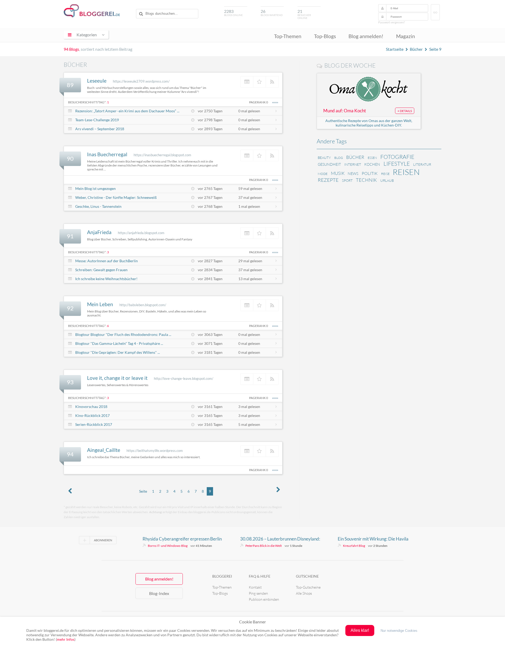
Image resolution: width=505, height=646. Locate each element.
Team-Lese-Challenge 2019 (97, 120)
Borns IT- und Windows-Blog (168, 546)
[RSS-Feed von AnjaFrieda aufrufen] (272, 233)
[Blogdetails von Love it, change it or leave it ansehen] (247, 379)
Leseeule (97, 81)
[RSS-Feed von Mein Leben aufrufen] (272, 305)
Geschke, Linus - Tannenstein (98, 206)
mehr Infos (65, 639)
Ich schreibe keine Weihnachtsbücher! (106, 278)
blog (338, 158)
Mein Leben (100, 304)
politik (370, 173)
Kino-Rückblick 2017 (92, 415)
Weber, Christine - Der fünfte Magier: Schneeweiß (116, 197)
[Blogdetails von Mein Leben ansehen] (247, 305)
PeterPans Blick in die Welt (263, 546)
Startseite (394, 49)
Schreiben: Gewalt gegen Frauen (101, 270)
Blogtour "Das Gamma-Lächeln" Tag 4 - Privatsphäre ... (119, 343)
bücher (355, 157)
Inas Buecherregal (107, 154)
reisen (406, 172)
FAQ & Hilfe (259, 576)
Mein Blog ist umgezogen (95, 188)
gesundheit (329, 164)
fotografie (397, 156)
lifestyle (396, 163)
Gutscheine (307, 576)
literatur (422, 164)
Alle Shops (304, 593)
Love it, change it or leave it (117, 378)
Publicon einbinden (264, 599)
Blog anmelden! (366, 36)
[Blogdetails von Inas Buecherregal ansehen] (247, 155)
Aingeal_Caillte (103, 450)
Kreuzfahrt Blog (354, 546)
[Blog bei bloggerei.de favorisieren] (259, 81)
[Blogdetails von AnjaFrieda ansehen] (247, 233)
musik (338, 173)
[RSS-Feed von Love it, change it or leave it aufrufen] (272, 379)
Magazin (405, 36)
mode (322, 174)
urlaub (387, 180)
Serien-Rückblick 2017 (93, 424)
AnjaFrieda (99, 232)
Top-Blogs (325, 36)
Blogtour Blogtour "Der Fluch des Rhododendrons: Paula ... (123, 334)
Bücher (416, 49)
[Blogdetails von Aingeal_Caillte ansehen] (247, 451)
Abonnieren (103, 540)
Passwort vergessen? (391, 22)
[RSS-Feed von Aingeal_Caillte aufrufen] (272, 451)
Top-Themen (287, 36)
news (353, 173)
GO (435, 12)
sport (347, 180)
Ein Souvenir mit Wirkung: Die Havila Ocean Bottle (373, 539)
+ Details (404, 111)
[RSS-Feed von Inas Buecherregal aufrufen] (272, 155)
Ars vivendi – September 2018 (99, 129)
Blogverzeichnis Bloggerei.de (92, 10)
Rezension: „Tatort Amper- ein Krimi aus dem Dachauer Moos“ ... (127, 111)
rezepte (328, 180)
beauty (324, 157)
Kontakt (255, 587)
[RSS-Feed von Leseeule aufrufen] (272, 81)
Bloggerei (222, 576)
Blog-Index (159, 593)
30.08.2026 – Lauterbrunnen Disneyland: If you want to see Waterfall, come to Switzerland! (280, 539)
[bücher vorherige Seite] (70, 491)
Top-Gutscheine (308, 587)
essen (372, 158)
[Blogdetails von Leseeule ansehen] (247, 81)
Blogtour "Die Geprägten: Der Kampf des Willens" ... (117, 352)
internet (352, 164)
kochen (372, 164)
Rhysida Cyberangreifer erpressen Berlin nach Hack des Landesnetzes (182, 539)
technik (366, 180)
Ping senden (258, 593)
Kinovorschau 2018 (91, 406)
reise (385, 174)
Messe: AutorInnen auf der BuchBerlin (106, 261)
